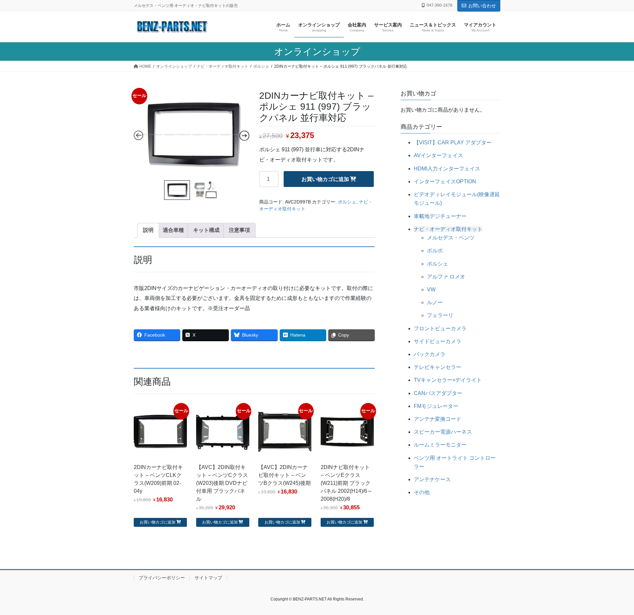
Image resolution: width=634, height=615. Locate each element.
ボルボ (435, 250)
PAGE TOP (613, 591)
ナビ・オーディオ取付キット (448, 229)
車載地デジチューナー (440, 216)
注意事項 (239, 230)
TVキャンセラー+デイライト (448, 380)
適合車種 (173, 230)
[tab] (148, 230)
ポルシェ (347, 201)
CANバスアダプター (438, 393)
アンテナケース (432, 479)
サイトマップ (208, 577)
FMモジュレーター (436, 406)
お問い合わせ (482, 5)
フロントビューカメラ (440, 328)
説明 (148, 230)
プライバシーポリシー (162, 577)
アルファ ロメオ (446, 276)
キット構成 (206, 230)
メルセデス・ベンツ (451, 237)
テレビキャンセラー (437, 367)
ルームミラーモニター (440, 445)
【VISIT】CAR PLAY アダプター (453, 142)
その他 (422, 492)
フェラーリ (440, 315)
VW (431, 289)
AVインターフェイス (438, 155)
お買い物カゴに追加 (325, 179)
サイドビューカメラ (437, 341)
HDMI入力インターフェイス (447, 168)
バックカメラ (429, 354)
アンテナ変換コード (437, 419)
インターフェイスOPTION (445, 181)
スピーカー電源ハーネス (443, 432)
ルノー (435, 302)
